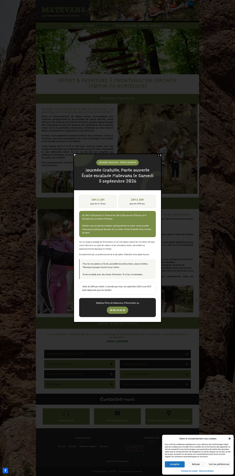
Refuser (196, 464)
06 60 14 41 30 (117, 310)
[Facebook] (5, 470)
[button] (229, 438)
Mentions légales (206, 471)
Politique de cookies (189, 471)
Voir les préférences (219, 464)
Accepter (175, 464)
